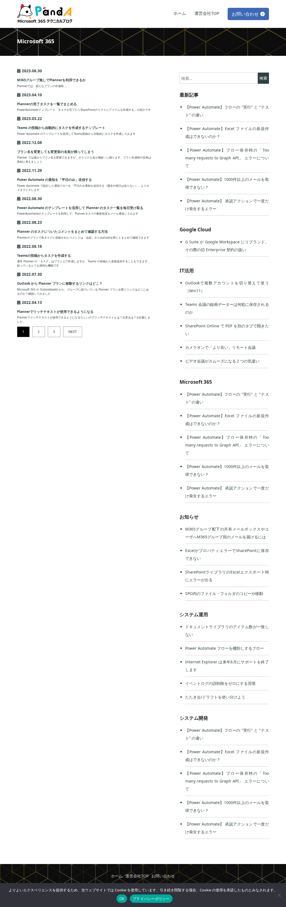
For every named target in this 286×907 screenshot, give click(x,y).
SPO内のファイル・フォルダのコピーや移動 (224, 593)
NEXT (72, 331)
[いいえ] (279, 895)
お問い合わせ (245, 14)
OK (122, 898)
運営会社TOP (206, 13)
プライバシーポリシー (151, 898)
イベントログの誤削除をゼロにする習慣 (220, 683)
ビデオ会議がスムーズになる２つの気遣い (222, 361)
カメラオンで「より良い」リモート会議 (220, 347)
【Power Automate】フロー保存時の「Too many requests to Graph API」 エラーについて (227, 157)
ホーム (179, 13)
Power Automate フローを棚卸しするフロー (224, 648)
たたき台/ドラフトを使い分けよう (215, 697)
